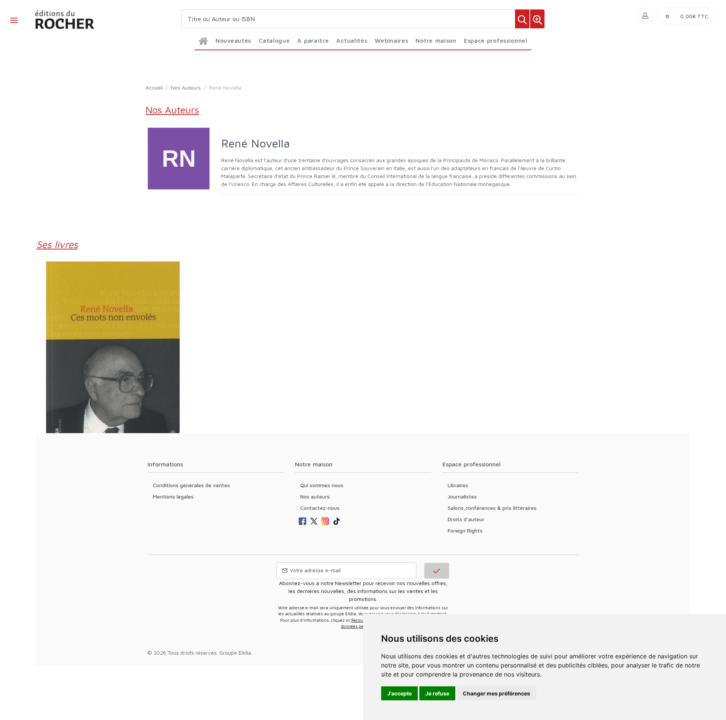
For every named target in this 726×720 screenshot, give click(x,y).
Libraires (458, 485)
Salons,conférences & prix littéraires (492, 508)
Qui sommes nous (321, 485)
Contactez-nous (320, 508)
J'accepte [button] (399, 693)
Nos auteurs (315, 496)
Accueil (154, 87)
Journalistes (462, 496)
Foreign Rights (465, 530)
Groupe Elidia (235, 652)
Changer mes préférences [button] (496, 693)
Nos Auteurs (186, 87)
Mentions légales (173, 496)
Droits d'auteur (466, 519)
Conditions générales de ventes (191, 485)
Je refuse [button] (437, 693)
